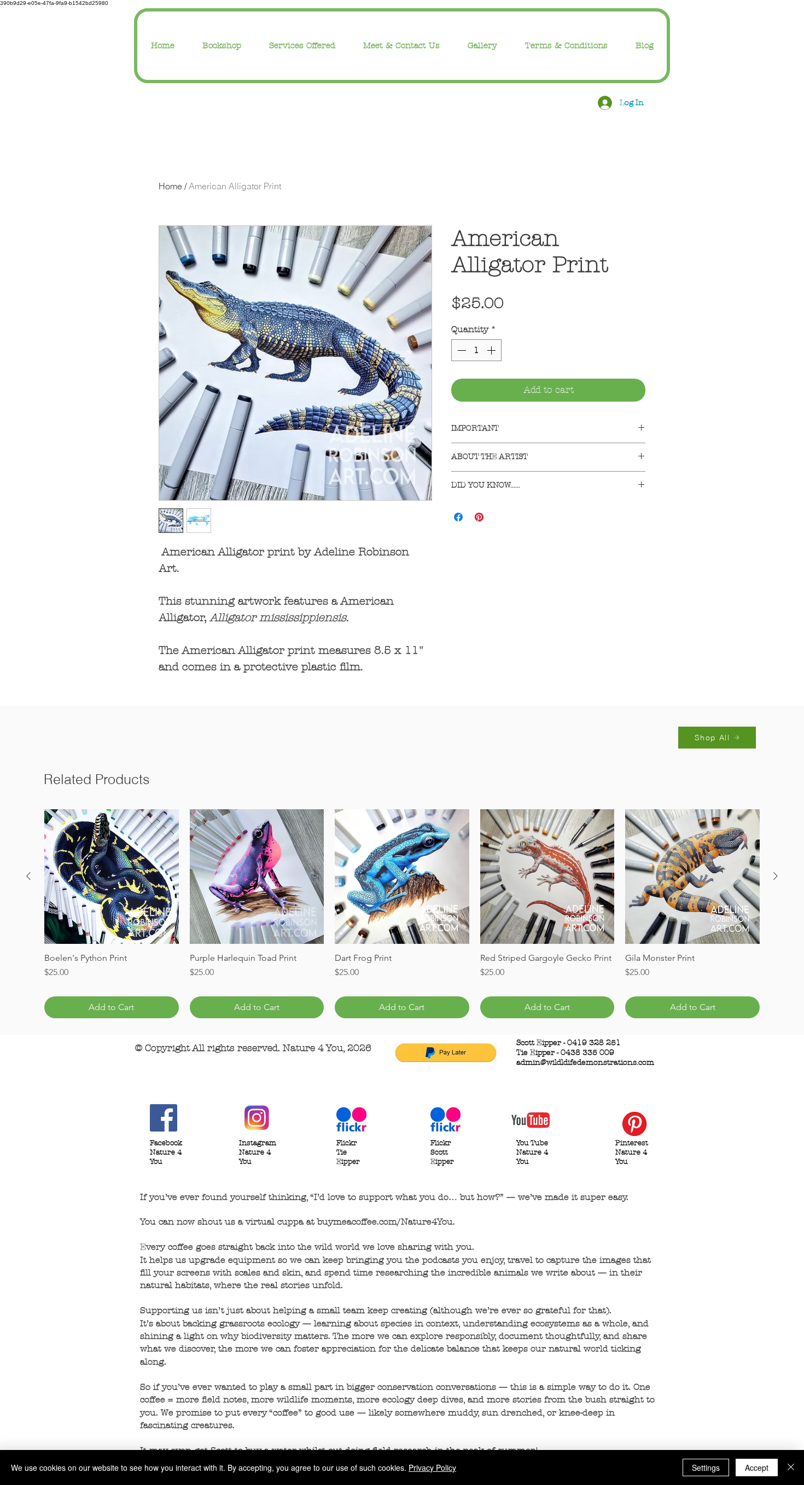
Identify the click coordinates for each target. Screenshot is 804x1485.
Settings (706, 1467)
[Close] (790, 1467)
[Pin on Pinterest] (479, 517)
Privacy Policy (432, 1467)
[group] (402, 914)
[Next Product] (775, 876)
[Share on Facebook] (458, 517)
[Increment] (492, 350)
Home (170, 186)
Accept (756, 1467)
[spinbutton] (476, 350)
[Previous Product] (28, 876)
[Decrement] (460, 350)
